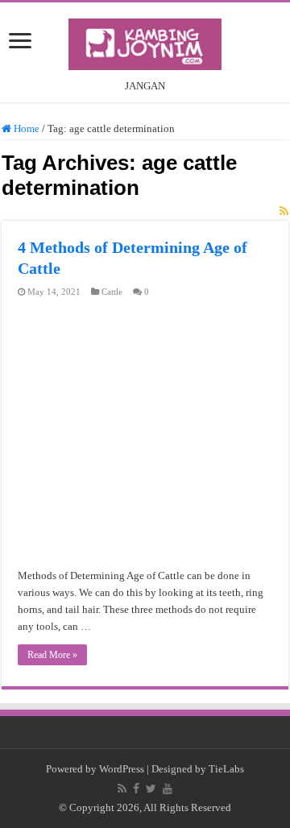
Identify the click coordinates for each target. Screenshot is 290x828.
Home (25, 434)
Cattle (112, 597)
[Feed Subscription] (284, 517)
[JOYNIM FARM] (145, 41)
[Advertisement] (145, 267)
